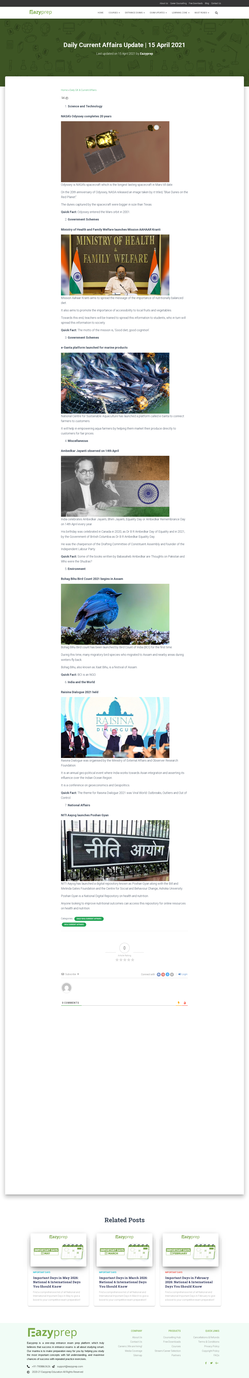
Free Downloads (196, 3)
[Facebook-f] (205, 1363)
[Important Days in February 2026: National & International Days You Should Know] (191, 1249)
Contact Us (216, 3)
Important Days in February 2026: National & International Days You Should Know (189, 1282)
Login (184, 974)
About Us (164, 3)
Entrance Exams (134, 13)
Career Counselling (178, 3)
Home (100, 13)
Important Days (41, 1272)
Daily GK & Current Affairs (83, 90)
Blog (207, 3)
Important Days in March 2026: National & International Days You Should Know (123, 1282)
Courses (113, 13)
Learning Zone (180, 13)
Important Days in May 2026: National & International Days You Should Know (56, 1282)
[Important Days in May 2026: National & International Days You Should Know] (58, 1249)
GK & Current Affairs (74, 924)
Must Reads (201, 13)
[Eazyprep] (40, 13)
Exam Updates (157, 13)
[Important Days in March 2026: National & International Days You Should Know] (124, 1249)
